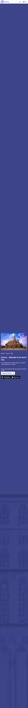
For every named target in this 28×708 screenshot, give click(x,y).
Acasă (2, 353)
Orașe (7, 353)
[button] (25, 2)
